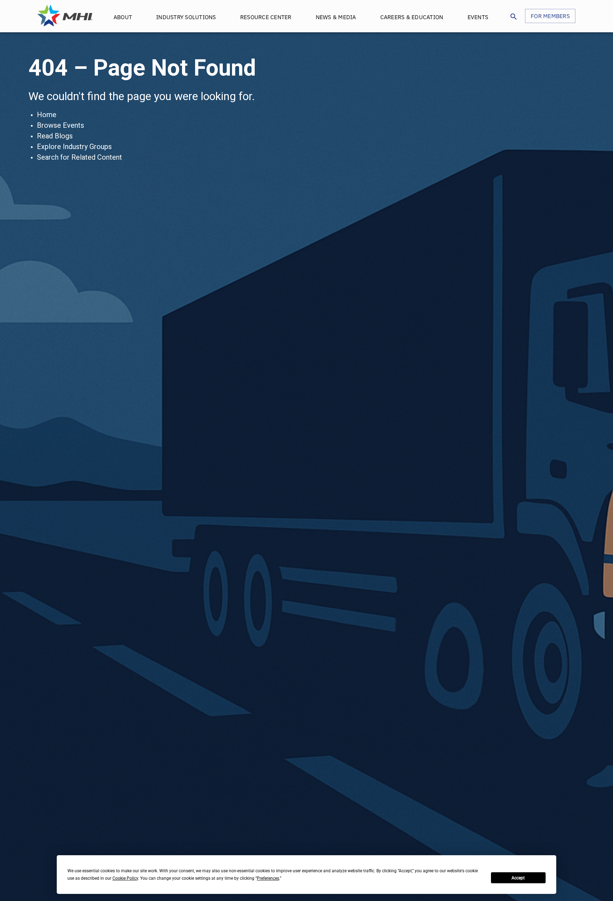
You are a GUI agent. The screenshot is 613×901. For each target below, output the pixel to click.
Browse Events (60, 125)
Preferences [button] (268, 878)
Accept (518, 877)
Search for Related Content (79, 157)
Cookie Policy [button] (125, 878)
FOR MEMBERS (550, 16)
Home (46, 114)
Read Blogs (55, 136)
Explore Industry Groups (74, 146)
